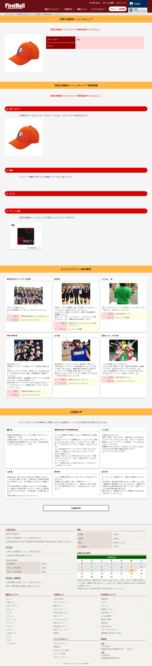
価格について (82, 9)
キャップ (9, 626)
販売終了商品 (106, 619)
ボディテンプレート (61, 657)
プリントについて (60, 602)
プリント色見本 (59, 653)
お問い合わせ (96, 3)
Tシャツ (9, 598)
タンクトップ (11, 619)
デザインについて (60, 643)
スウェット (10, 616)
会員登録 (104, 598)
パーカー (9, 612)
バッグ (8, 636)
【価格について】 (51, 176)
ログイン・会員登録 (117, 9)
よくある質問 (109, 3)
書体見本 (57, 646)
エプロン (9, 629)
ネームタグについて (61, 619)
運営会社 (104, 622)
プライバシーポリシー (109, 629)
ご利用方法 (67, 9)
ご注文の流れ (59, 598)
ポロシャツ (10, 609)
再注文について (59, 622)
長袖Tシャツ (10, 602)
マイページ (122, 3)
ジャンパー (10, 622)
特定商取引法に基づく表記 (111, 633)
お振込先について (107, 612)
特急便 (56, 633)
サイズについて (59, 609)
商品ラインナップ (51, 9)
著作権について (107, 609)
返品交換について (60, 626)
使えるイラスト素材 (61, 650)
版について (58, 616)
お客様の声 (76, 508)
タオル (8, 639)
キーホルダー (11, 643)
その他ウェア (11, 633)
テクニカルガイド (98, 9)
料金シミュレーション (62, 629)
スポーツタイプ (12, 605)
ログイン (104, 602)
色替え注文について (61, 612)
